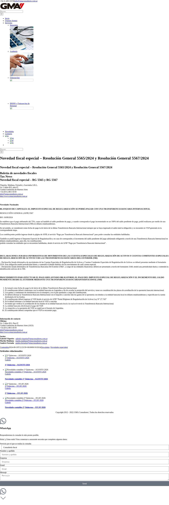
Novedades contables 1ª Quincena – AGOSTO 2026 (25, 372)
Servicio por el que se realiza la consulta (15, 444)
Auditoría (13, 51)
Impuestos (14, 25)
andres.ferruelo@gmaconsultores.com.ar (31, 343)
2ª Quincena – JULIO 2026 (15, 386)
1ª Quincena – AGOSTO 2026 (17, 358)
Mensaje (3, 472)
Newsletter (45, 347)
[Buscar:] (11, 11)
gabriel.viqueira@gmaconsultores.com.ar (32, 339)
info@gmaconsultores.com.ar (26, 1)
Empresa (3, 458)
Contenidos (4, 347)
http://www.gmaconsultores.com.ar (13, 196)
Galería (8, 360)
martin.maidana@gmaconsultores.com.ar (31, 341)
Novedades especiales (58, 347)
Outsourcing (15, 78)
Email (2, 465)
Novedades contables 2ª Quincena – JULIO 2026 (24, 400)
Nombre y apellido (7, 451)
